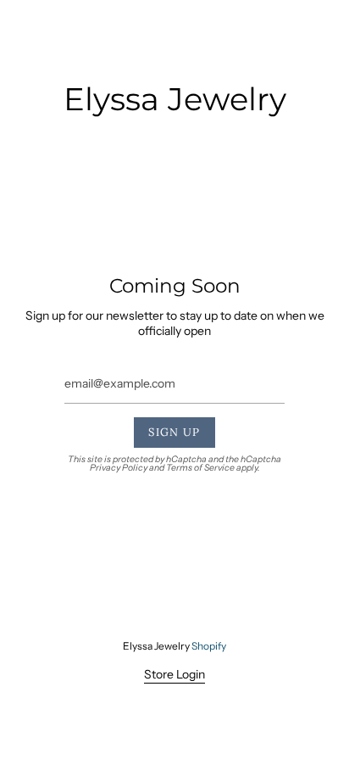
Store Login (174, 674)
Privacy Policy (118, 467)
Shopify (208, 645)
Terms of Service (200, 467)
